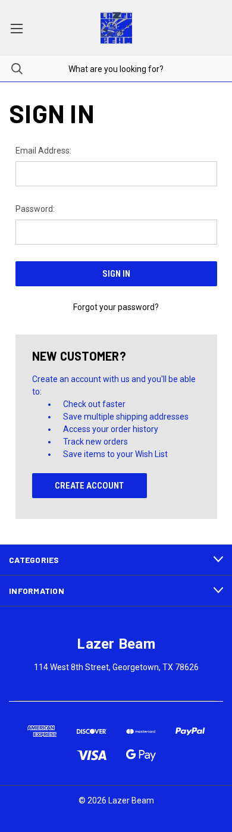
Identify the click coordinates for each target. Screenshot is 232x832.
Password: (35, 209)
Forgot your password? (116, 307)
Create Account (89, 485)
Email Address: (43, 150)
